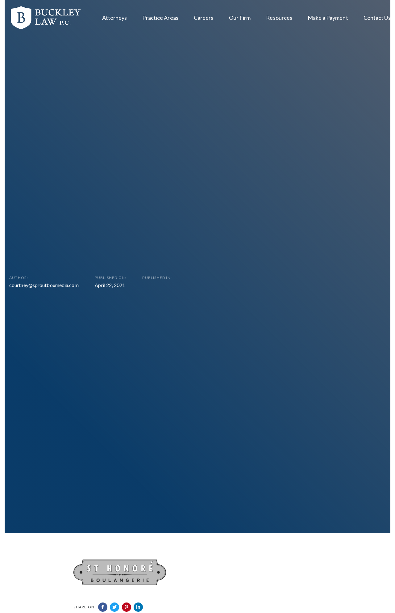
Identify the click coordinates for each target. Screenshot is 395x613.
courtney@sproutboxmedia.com (44, 285)
